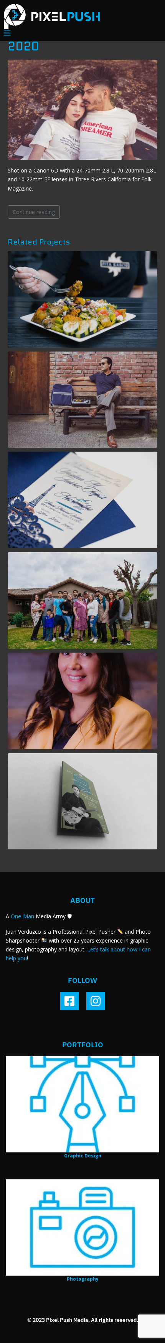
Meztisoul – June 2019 (82, 399)
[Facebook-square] (69, 1001)
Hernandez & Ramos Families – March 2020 (83, 600)
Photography (83, 1279)
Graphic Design (82, 1155)
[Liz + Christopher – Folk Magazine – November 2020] (82, 109)
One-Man (22, 916)
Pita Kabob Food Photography (82, 299)
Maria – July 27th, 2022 (82, 701)
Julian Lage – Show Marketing (82, 801)
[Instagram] (95, 1001)
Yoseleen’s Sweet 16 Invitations (82, 500)
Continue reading (34, 212)
